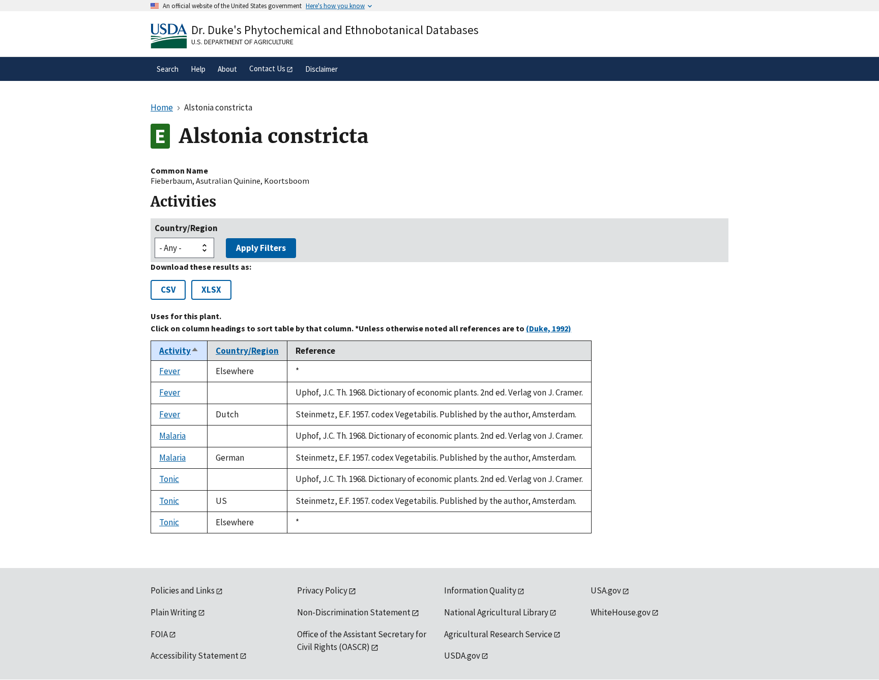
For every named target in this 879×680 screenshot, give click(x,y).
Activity (179, 350)
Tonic (169, 479)
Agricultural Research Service (498, 634)
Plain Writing (174, 612)
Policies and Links (183, 590)
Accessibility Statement (195, 655)
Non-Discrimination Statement (354, 612)
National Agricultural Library (496, 612)
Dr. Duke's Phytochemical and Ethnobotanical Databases (335, 29)
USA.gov (606, 590)
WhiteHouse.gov (621, 612)
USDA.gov (462, 655)
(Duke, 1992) (548, 328)
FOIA (159, 634)
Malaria (172, 435)
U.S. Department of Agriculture (242, 41)
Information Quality (480, 590)
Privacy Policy (322, 590)
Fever (169, 371)
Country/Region (186, 228)
